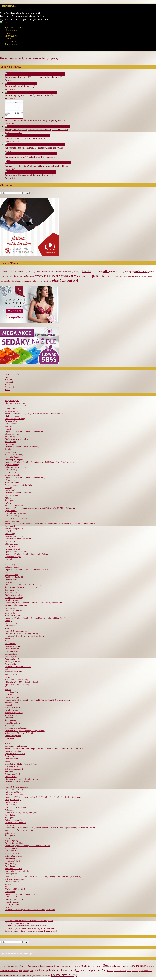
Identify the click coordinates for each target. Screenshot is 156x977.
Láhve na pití (10, 480)
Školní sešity (10, 444)
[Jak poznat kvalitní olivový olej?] (21, 83)
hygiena (79, 272)
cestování (10, 272)
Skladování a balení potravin (16, 605)
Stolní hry (8, 694)
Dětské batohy (10, 804)
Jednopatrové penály (12, 457)
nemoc (3, 275)
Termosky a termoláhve (14, 505)
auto (1, 272)
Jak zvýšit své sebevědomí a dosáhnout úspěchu (22, 16)
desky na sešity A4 (12, 400)
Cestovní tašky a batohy (14, 597)
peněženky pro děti (12, 766)
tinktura (152, 276)
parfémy (26, 276)
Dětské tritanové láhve (13, 855)
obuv (16, 276)
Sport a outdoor (11, 848)
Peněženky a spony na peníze (16, 513)
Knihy (7, 761)
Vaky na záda (10, 884)
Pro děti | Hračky (11, 651)
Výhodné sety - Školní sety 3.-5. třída (19, 733)
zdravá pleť (22, 280)
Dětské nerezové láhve (13, 595)
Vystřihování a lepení (13, 648)
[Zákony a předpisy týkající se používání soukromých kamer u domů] (37, 126)
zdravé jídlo (31, 280)
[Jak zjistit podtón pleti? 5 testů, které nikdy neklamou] (31, 153)
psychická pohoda (45, 276)
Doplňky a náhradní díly (14, 577)
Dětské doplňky (11, 469)
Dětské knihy (10, 533)
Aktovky (8, 497)
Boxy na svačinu (11, 574)
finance (65, 272)
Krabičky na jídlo (11, 702)
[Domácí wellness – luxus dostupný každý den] (27, 135)
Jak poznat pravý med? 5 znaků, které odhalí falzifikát (30, 95)
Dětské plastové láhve (13, 792)
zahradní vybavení (10, 281)
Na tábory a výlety (12, 853)
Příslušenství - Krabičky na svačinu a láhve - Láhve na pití (27, 636)
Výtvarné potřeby (11, 758)
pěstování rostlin (119, 276)
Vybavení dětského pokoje (15, 753)
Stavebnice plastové (12, 707)
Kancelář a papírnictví (13, 671)
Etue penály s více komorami (16, 746)
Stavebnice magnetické (13, 615)
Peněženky (9, 559)
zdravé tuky (40, 281)
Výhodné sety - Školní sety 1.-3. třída (19, 830)
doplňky (8, 449)
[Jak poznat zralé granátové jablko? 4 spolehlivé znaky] (30, 172)
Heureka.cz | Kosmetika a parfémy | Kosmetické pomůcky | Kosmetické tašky (35, 413)
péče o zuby (111, 276)
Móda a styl (11, 30)
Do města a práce (11, 411)
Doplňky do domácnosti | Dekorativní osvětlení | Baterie (26, 569)
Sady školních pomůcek (14, 528)
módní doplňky (129, 272)
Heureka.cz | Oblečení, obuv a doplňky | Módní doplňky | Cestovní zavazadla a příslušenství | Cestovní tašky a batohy (50, 827)
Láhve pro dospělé (12, 904)
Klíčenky (8, 426)
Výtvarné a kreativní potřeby (16, 551)
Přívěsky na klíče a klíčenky (15, 889)
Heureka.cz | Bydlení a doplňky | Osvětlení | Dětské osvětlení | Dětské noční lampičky (38, 700)
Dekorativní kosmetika (13, 820)
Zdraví (8, 38)
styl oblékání (145, 276)
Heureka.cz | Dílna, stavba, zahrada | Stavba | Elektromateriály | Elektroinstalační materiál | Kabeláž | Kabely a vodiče (50, 523)
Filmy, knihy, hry (11, 692)
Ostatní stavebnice (12, 520)
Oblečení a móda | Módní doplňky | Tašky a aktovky (25, 730)
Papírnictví (9, 582)
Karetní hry (9, 743)
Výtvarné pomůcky (12, 674)
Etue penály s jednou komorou (16, 518)
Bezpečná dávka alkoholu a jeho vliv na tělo (20, 13)
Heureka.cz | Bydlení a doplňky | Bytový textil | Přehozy (26, 554)
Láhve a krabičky (11, 495)
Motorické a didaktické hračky (16, 679)
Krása (8, 33)
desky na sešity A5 (12, 590)
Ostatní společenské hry (14, 789)
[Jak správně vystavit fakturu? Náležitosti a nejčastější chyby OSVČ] (14, 117)
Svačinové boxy (11, 653)
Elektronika (9, 725)
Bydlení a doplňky (12, 464)
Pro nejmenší (10, 825)
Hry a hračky (10, 436)
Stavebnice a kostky (12, 474)
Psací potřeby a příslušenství (16, 630)
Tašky (7, 886)
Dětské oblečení (11, 423)
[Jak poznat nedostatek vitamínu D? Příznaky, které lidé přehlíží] (35, 144)
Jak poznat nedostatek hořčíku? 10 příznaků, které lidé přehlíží (34, 77)
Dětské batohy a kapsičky (15, 794)
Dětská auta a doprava (13, 610)
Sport (7, 687)
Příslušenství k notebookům (15, 822)
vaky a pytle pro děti (13, 661)
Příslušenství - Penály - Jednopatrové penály (22, 812)
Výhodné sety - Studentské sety (17, 684)
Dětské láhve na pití (12, 881)
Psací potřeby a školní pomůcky (17, 786)
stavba (130, 276)
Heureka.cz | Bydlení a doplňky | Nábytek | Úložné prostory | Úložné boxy (33, 602)
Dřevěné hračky (11, 776)
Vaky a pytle (10, 613)
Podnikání (11, 41)
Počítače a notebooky (13, 774)
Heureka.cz (9, 638)
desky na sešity (10, 863)
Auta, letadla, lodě (12, 659)
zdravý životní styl (65, 280)
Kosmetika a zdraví (12, 723)
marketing (121, 272)
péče (78, 276)
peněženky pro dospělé (14, 459)
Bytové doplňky (11, 510)
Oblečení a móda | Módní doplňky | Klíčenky (22, 779)
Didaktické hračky (12, 567)
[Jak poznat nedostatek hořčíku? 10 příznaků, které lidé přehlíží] (35, 74)
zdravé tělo (47, 281)
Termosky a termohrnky (14, 454)
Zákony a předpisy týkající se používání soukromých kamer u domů (36, 129)
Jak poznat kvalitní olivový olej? (20, 86)
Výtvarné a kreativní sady (14, 879)
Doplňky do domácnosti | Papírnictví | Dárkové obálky (26, 431)
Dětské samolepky (12, 697)
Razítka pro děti (11, 873)
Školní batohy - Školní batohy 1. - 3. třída (21, 763)
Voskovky (9, 628)
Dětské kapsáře (11, 802)
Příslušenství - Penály (13, 861)
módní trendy (141, 271)
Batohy (7, 572)
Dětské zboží (10, 832)
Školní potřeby (10, 526)
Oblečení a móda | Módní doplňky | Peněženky (23, 584)
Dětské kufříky (10, 490)
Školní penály (10, 500)
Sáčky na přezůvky (12, 623)
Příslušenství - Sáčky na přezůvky (18, 666)
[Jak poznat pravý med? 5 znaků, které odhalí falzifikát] (31, 92)
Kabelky (8, 669)
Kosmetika (9, 771)
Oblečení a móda (11, 544)
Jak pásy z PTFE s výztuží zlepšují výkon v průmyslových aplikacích (37, 165)
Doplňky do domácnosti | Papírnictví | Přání (21, 894)
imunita (86, 271)
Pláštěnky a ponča (12, 902)
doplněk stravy (29, 271)
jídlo (105, 271)
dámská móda (41, 271)
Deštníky (8, 503)
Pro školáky (9, 738)
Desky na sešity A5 (12, 549)
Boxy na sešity (10, 664)
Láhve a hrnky (10, 541)
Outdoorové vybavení (13, 735)
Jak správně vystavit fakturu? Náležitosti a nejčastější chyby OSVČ (36, 120)
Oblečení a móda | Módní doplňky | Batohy (21, 633)
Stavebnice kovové (12, 482)
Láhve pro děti (10, 546)
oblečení (10, 276)
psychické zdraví (66, 276)
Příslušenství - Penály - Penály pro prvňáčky (22, 446)
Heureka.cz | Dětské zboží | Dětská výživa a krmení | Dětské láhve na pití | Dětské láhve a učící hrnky (44, 748)
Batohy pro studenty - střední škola (18, 485)
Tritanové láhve (10, 441)
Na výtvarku (10, 607)
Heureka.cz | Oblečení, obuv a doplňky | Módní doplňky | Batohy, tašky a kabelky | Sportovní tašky (43, 876)
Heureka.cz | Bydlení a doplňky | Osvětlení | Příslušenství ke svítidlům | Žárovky (35, 618)
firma (69, 272)
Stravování (11, 35)
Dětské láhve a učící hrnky (15, 418)
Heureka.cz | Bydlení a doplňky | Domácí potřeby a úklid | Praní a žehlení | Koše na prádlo (39, 462)
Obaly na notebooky (13, 416)
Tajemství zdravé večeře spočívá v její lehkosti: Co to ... (25, 19)
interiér (94, 272)
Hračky (8, 561)
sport (126, 276)
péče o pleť (86, 276)
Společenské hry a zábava (15, 740)
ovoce (21, 276)
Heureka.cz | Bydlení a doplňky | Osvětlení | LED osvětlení (27, 845)
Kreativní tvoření (11, 600)
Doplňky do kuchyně (13, 556)
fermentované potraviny (54, 271)
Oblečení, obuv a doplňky (15, 403)
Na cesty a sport (11, 564)
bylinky (5, 272)
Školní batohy (10, 643)
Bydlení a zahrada (15, 27)
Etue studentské (11, 472)
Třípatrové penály (11, 840)
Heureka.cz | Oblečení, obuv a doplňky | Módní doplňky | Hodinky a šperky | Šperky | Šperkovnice (43, 797)
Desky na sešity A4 (12, 646)
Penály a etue (10, 408)
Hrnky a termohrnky (13, 799)
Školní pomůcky (11, 835)
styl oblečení (136, 276)
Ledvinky (8, 487)
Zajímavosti (11, 44)
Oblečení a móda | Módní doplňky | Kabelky (22, 682)
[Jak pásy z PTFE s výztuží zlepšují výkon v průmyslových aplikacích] (38, 162)
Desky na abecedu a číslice (15, 536)
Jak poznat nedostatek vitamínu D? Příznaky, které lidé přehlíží (34, 147)
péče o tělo (99, 275)
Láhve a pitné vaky (12, 434)
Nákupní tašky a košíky (14, 712)
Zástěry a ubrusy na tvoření (15, 807)
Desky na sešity (11, 421)
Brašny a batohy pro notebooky (17, 871)
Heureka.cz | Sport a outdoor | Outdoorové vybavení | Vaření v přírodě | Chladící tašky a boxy (41, 508)
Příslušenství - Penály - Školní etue (18, 492)
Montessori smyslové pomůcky (17, 728)
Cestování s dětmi (11, 756)
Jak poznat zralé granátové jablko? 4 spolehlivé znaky (29, 175)
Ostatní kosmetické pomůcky (16, 405)
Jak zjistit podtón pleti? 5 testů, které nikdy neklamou (30, 156)
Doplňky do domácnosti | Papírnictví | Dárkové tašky (25, 477)
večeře (2, 281)
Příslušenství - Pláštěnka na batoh (17, 781)
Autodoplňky (10, 858)
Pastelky (8, 676)
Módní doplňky (11, 451)
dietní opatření (19, 271)
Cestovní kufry (10, 907)
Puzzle (7, 838)
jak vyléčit (99, 272)
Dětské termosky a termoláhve (16, 439)
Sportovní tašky (11, 579)
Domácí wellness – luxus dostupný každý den (26, 138)
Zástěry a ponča (11, 656)
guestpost (74, 272)
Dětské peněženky (12, 515)
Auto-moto (9, 809)
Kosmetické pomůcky (13, 868)
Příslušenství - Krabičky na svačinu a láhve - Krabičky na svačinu (30, 909)
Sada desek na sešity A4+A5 (16, 467)
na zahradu (152, 272)
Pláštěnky (8, 428)
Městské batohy (11, 715)
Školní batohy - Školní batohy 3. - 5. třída (21, 587)
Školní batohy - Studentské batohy (18, 538)
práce (32, 276)
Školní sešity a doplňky (14, 843)
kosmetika (113, 271)
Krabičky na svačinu (13, 751)
